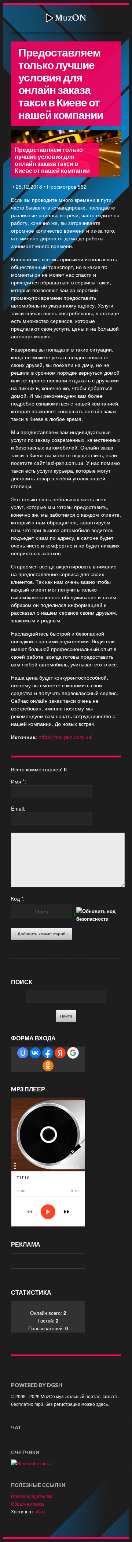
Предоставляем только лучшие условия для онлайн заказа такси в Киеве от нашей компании (52, 160)
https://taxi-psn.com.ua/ (65, 737)
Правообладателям (31, 1496)
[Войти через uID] (22, 1052)
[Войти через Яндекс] (60, 1052)
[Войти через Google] (73, 1053)
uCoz (39, 1511)
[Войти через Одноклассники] (48, 1065)
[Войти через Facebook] (47, 1052)
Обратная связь (27, 1504)
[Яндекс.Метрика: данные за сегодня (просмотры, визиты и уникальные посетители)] (31, 1463)
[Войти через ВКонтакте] (35, 1052)
